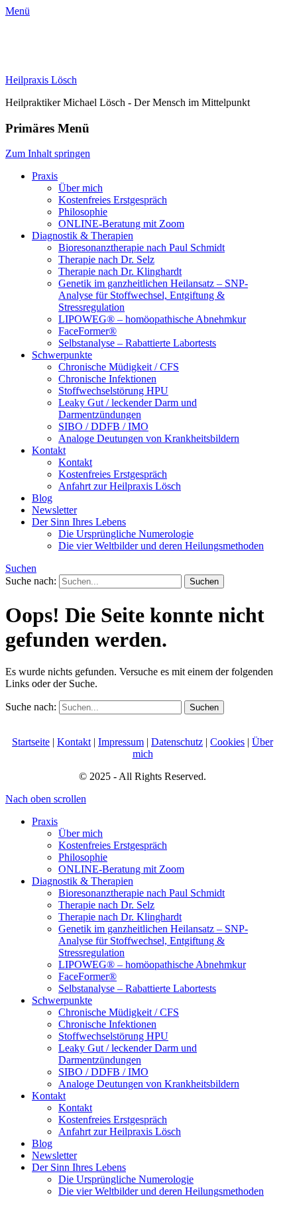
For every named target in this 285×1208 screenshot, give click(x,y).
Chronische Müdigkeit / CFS (118, 366)
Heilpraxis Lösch (41, 79)
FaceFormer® (87, 331)
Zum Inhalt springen (47, 153)
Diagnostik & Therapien (82, 235)
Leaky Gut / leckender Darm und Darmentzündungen (127, 408)
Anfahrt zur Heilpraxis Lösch (119, 486)
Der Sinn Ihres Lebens (79, 521)
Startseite (31, 741)
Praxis (45, 176)
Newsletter (54, 510)
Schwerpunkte (62, 354)
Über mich (80, 187)
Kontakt (49, 450)
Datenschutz (177, 741)
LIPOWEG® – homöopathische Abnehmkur (152, 319)
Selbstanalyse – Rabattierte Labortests (137, 343)
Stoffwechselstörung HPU (113, 390)
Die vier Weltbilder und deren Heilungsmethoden (161, 545)
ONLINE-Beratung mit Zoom (121, 223)
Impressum (121, 741)
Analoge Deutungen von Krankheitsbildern (148, 438)
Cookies (227, 741)
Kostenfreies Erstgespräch (112, 199)
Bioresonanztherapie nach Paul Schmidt (141, 247)
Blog (42, 498)
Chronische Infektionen (107, 378)
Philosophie (82, 211)
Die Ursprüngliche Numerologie (126, 533)
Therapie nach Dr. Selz (106, 259)
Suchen (20, 568)
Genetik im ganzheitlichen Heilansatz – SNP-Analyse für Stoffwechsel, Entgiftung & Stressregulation (153, 295)
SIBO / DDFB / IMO (103, 426)
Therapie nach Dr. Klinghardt (120, 271)
